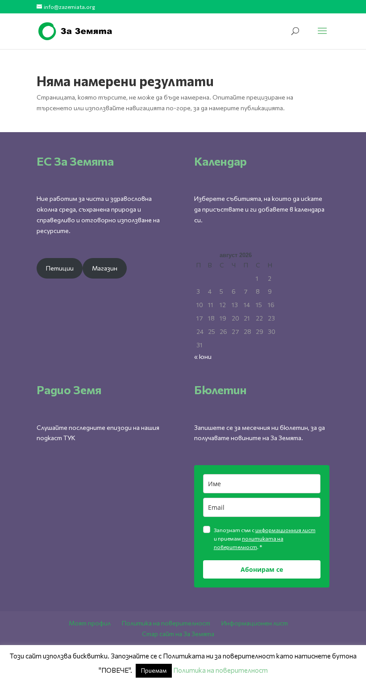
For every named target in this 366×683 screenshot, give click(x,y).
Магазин (104, 268)
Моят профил (90, 623)
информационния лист (285, 530)
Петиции (60, 268)
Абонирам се (262, 569)
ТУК (69, 437)
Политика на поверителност (166, 623)
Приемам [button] (153, 670)
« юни (203, 356)
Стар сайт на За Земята (178, 633)
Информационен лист (254, 623)
